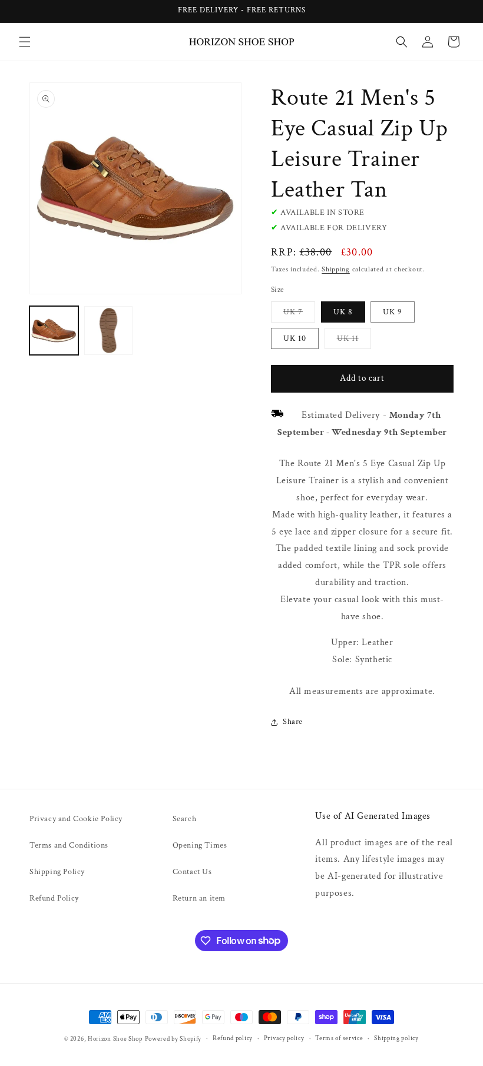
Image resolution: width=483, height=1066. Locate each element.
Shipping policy (396, 1038)
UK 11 (354, 341)
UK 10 (294, 338)
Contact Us (192, 871)
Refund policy (233, 1038)
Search (185, 818)
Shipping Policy (57, 871)
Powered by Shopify (173, 1039)
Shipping (336, 269)
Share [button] (293, 721)
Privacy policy (284, 1038)
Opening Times (200, 845)
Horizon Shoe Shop (115, 1039)
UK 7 (299, 314)
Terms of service (339, 1038)
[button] (25, 42)
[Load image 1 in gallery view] (53, 330)
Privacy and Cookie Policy (76, 818)
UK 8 (343, 312)
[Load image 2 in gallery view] (108, 330)
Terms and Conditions (68, 845)
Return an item (199, 898)
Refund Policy (54, 898)
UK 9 (392, 312)
